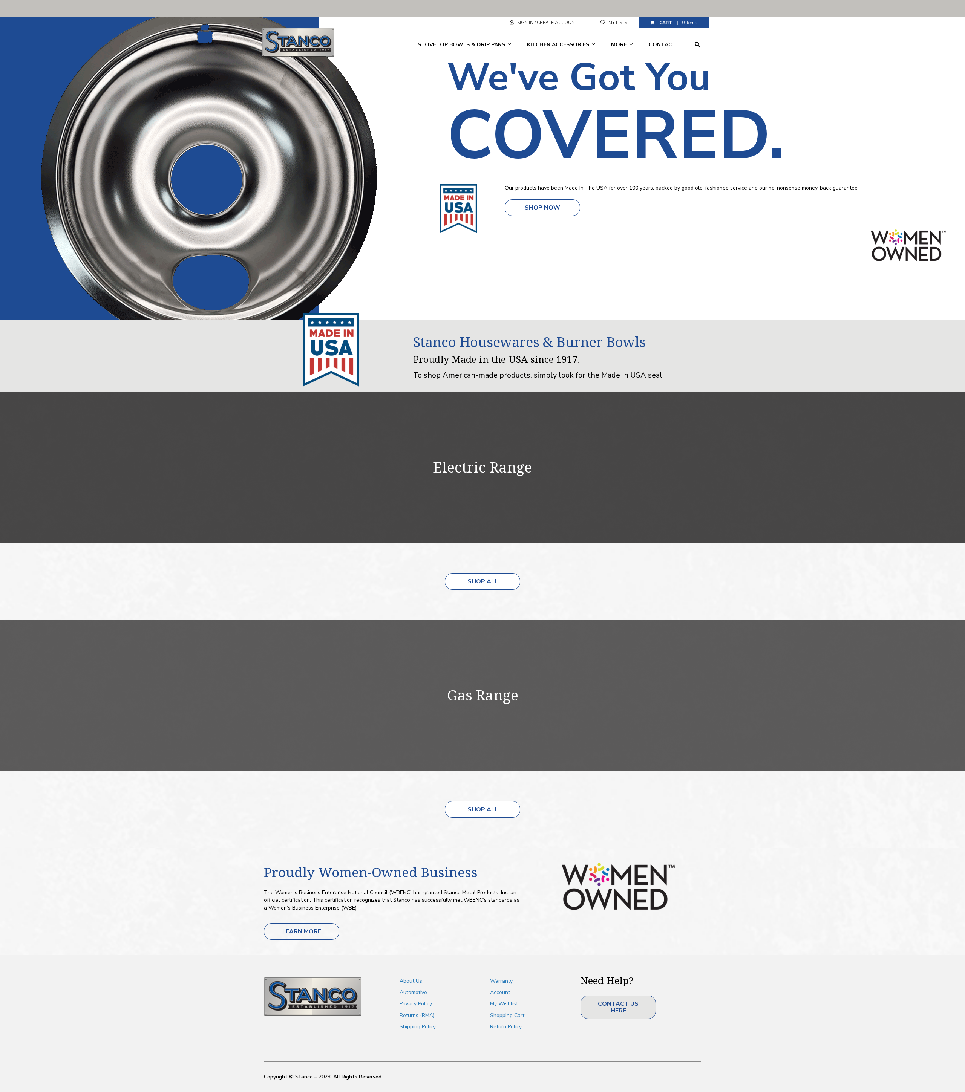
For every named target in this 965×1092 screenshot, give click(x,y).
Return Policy (506, 1026)
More (619, 44)
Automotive (413, 992)
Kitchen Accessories (559, 44)
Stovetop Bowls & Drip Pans (462, 44)
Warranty (501, 981)
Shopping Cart (507, 1015)
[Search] (697, 44)
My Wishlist (504, 1003)
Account (500, 992)
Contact (662, 44)
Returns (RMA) (417, 1015)
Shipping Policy (418, 1026)
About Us (411, 981)
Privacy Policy (416, 1003)
